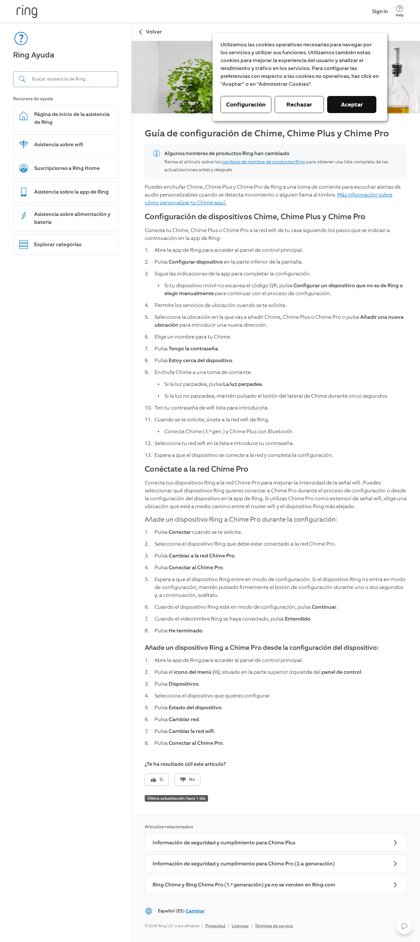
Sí (161, 779)
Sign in (380, 11)
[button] (404, 926)
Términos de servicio (274, 926)
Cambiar (195, 911)
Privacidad (215, 926)
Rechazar (299, 104)
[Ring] (26, 11)
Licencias (240, 926)
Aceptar (352, 104)
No (192, 779)
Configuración (246, 104)
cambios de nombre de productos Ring (263, 162)
